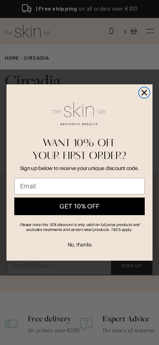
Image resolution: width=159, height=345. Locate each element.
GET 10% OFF (79, 206)
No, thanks (80, 245)
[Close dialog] (144, 93)
